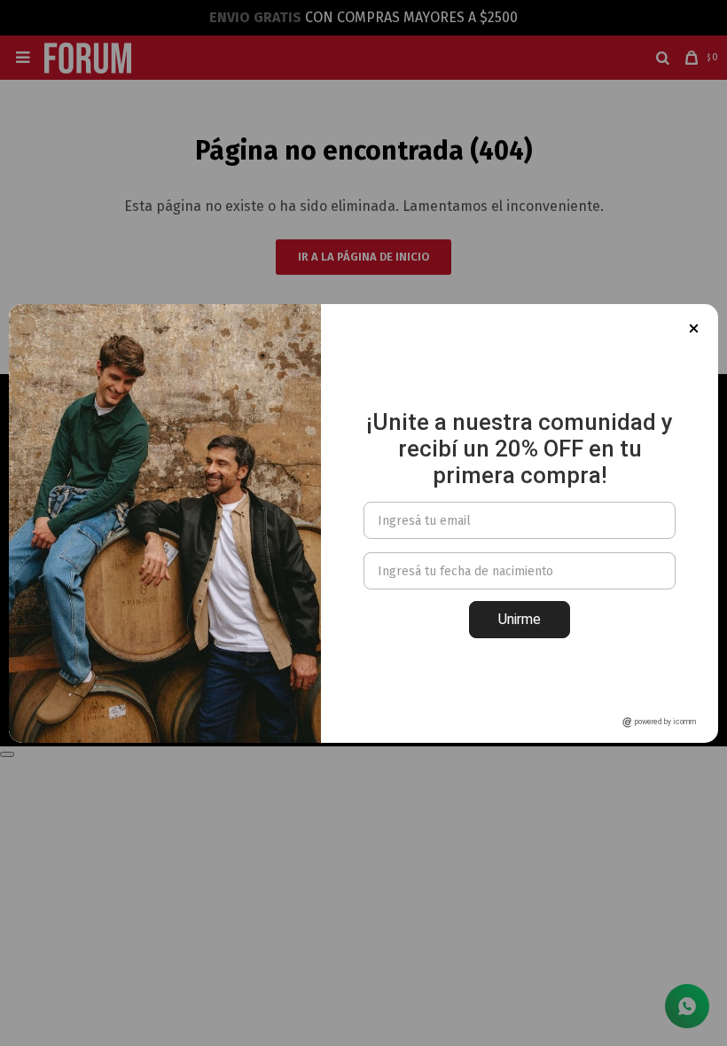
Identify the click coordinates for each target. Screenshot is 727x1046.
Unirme (519, 619)
